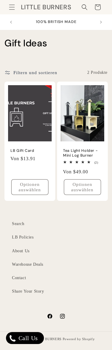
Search (18, 223)
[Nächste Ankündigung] (101, 22)
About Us (21, 251)
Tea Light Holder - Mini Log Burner (80, 153)
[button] (12, 7)
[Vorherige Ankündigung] (11, 22)
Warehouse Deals (27, 264)
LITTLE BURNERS (46, 339)
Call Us (27, 338)
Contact (19, 278)
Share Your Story (28, 291)
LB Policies (23, 237)
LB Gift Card (22, 150)
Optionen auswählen (30, 187)
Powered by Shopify (79, 339)
